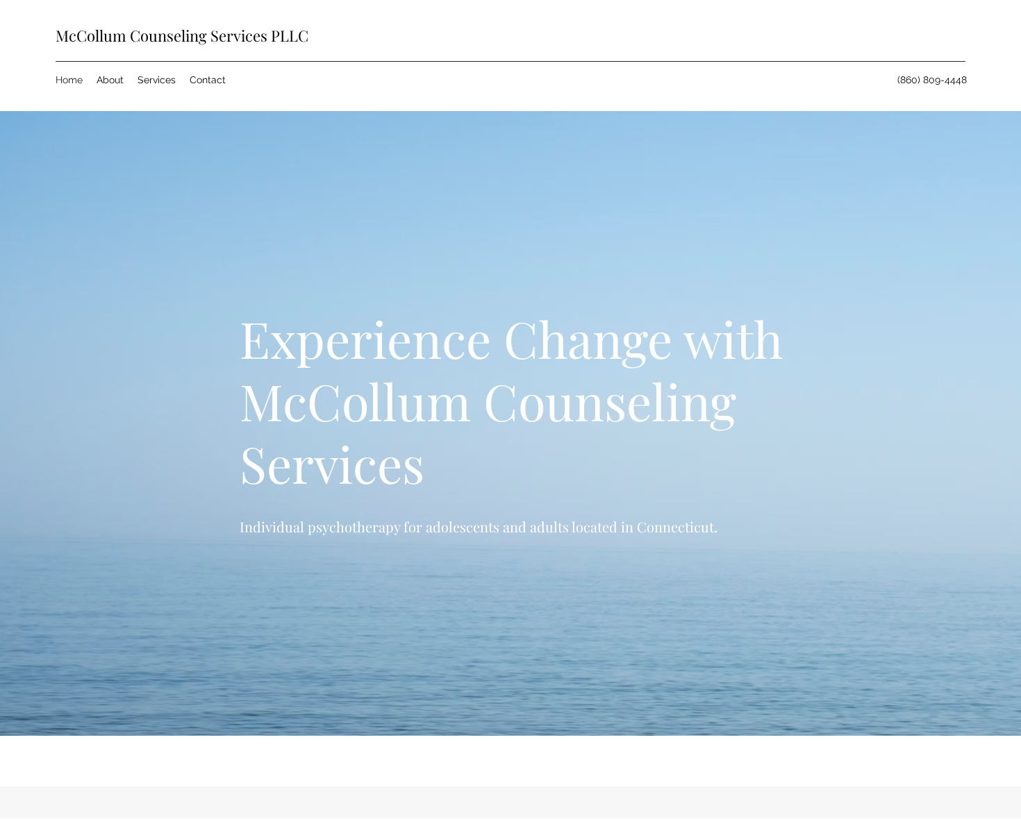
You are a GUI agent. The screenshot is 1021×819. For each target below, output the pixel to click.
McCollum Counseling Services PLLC (182, 35)
